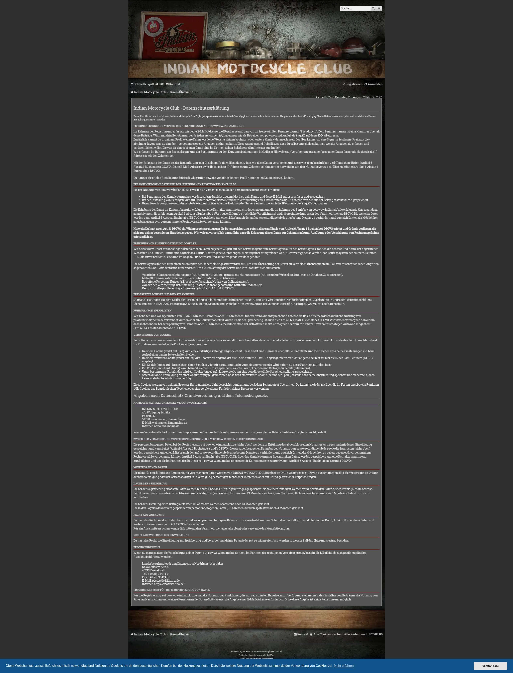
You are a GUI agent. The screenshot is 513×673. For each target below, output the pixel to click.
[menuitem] (159, 84)
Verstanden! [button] (490, 665)
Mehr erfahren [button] (344, 665)
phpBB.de (270, 655)
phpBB (245, 651)
